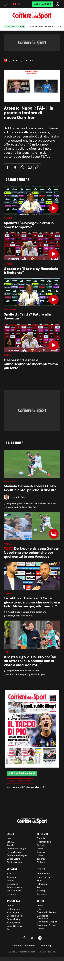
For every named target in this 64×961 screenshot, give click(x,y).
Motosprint (12, 884)
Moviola (9, 481)
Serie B (10, 845)
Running (41, 852)
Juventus (10, 310)
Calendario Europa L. (47, 921)
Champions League (16, 848)
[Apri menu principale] (6, 4)
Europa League (14, 852)
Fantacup (11, 894)
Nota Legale (13, 912)
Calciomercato (14, 862)
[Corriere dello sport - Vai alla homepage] (31, 15)
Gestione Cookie (15, 915)
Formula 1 (41, 838)
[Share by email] (29, 167)
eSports (41, 858)
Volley (40, 855)
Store (39, 880)
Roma (7, 355)
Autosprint (12, 877)
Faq (8, 929)
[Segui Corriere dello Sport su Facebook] (24, 938)
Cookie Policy (13, 919)
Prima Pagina (43, 877)
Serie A (10, 841)
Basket (40, 845)
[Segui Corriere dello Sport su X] (32, 938)
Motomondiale (44, 841)
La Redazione (13, 909)
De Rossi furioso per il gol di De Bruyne (25, 674)
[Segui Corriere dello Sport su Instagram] (40, 938)
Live (18, 4)
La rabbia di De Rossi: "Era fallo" (22, 507)
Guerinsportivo (14, 887)
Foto (39, 909)
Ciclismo (41, 862)
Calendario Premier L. (47, 925)
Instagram (30, 945)
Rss (38, 887)
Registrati (42, 894)
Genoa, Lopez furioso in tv (19, 615)
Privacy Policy (13, 922)
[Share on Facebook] (7, 167)
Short (8, 218)
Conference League (17, 855)
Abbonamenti (44, 873)
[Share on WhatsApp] (22, 167)
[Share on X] (15, 167)
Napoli (8, 544)
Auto (9, 873)
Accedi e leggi (34, 787)
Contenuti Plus (14, 26)
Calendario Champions (42, 917)
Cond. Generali (14, 926)
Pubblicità (42, 884)
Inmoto (10, 880)
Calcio (28, 60)
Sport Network (14, 890)
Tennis (40, 848)
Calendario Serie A (41, 26)
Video (15, 60)
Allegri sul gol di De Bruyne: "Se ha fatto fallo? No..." (32, 503)
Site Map (41, 890)
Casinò (40, 928)
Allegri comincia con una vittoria (23, 670)
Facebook (17, 945)
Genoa (8, 593)
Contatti (11, 905)
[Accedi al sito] (58, 4)
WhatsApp (46, 945)
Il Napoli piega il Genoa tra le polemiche (26, 612)
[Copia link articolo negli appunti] (37, 167)
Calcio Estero (13, 858)
